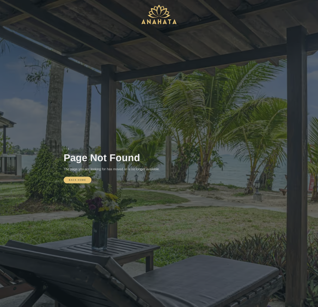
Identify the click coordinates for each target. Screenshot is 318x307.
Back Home (77, 180)
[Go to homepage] (159, 14)
